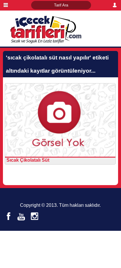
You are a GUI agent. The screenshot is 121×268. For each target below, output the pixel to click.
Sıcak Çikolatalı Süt (27, 160)
